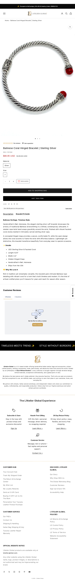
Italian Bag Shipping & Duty (13, 527)
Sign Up (14, 428)
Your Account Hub (10, 472)
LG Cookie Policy (56, 525)
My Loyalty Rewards (11, 489)
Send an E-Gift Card (11, 492)
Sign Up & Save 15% (57, 489)
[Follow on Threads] (19, 572)
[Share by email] (17, 204)
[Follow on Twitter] (9, 572)
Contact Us (7, 520)
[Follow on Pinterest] (24, 572)
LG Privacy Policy (56, 529)
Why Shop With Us (57, 478)
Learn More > (37, 428)
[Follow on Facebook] (4, 572)
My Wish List (8, 485)
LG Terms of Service (58, 532)
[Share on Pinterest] (14, 204)
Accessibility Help (57, 492)
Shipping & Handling (11, 524)
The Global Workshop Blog (60, 482)
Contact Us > (37, 453)
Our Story (53, 474)
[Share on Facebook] (9, 204)
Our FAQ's (7, 516)
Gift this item (38, 198)
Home (7, 20)
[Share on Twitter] (11, 204)
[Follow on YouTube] (29, 572)
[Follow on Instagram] (14, 572)
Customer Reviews (57, 485)
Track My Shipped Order (12, 475)
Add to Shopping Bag (37, 190)
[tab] (8, 214)
